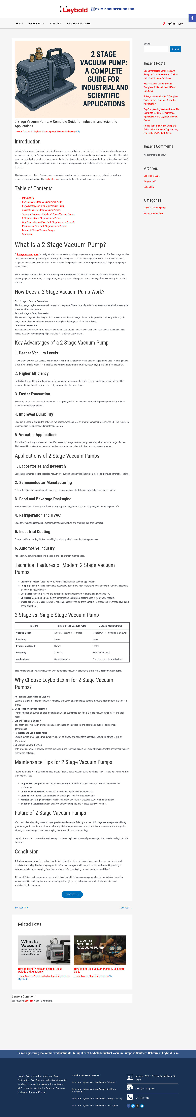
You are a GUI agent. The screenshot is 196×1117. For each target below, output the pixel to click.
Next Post (126, 907)
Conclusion (27, 234)
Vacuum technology (66, 131)
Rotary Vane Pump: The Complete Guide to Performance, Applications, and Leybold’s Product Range (161, 129)
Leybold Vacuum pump (45, 131)
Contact (55, 23)
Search (147, 43)
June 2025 (149, 186)
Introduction (28, 197)
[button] (192, 18)
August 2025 (150, 181)
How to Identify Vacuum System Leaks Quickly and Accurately (40, 970)
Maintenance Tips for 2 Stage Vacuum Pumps (44, 226)
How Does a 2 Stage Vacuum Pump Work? (42, 201)
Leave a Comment (23, 131)
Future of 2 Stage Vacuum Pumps (38, 230)
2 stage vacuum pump (28, 254)
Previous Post (20, 907)
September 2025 (152, 175)
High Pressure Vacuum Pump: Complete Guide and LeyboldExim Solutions (159, 87)
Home (19, 23)
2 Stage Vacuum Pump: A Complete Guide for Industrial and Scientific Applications (161, 100)
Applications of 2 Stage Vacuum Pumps (41, 210)
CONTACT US (72, 894)
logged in (28, 1000)
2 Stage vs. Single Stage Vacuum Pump (41, 218)
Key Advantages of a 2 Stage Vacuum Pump (43, 206)
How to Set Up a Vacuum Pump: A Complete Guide (99, 970)
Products (34, 23)
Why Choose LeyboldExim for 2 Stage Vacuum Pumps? (48, 222)
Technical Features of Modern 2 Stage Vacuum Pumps (48, 214)
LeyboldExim (50, 179)
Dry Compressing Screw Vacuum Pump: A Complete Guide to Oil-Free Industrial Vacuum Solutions (161, 74)
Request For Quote (78, 23)
